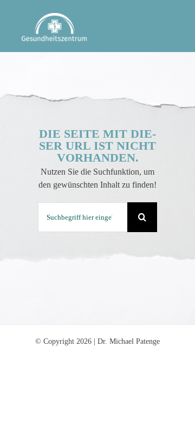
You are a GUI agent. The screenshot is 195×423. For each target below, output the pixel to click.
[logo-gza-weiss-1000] (54, 17)
